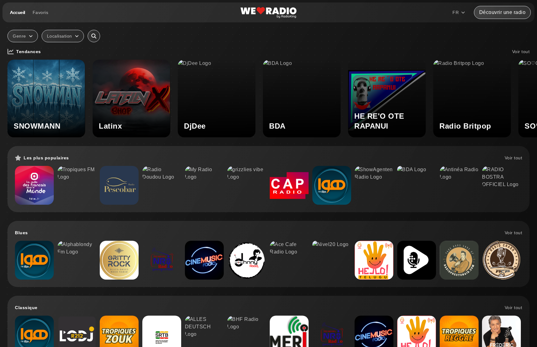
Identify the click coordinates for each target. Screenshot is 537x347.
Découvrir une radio (502, 12)
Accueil (17, 12)
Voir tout (521, 51)
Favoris (40, 12)
